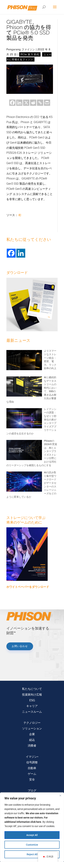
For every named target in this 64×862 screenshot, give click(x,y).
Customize (32, 844)
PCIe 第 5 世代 (30, 54)
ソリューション (32, 728)
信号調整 (32, 762)
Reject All (32, 854)
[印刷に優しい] (47, 103)
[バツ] (26, 103)
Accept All (32, 835)
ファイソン (28, 49)
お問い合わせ (20, 646)
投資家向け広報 (32, 694)
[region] (32, 827)
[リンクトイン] (19, 103)
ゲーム (32, 773)
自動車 (32, 768)
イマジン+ (32, 756)
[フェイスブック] (12, 103)
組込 (32, 740)
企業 (32, 734)
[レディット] (33, 103)
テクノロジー (32, 722)
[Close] (60, 795)
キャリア (32, 706)
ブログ (32, 790)
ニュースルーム (32, 711)
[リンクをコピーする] (40, 103)
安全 (32, 779)
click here (35, 821)
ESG (32, 700)
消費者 (32, 745)
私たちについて (32, 689)
